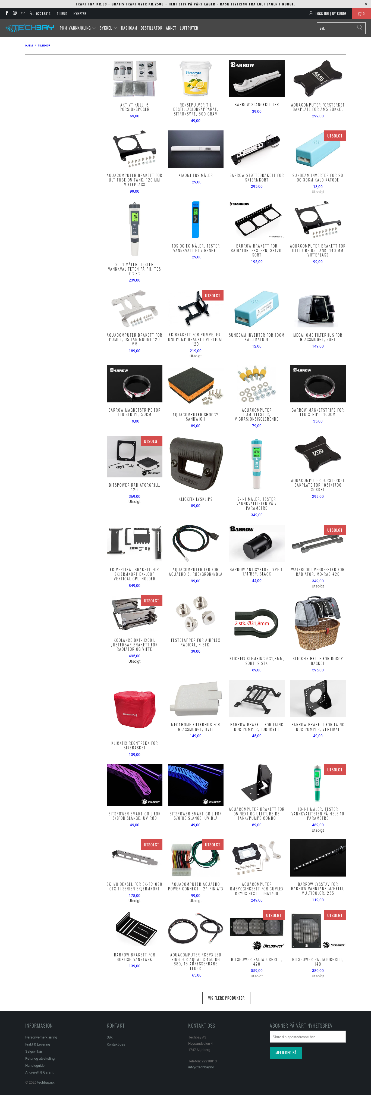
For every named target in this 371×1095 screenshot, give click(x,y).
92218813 (42, 13)
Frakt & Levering (37, 1044)
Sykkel (106, 28)
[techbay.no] (29, 28)
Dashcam (129, 28)
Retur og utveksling (40, 1058)
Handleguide (35, 1065)
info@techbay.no (201, 1067)
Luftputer (189, 28)
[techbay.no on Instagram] (14, 13)
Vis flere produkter (226, 998)
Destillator (151, 28)
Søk (110, 1037)
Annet (171, 28)
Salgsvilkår (33, 1051)
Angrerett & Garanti (39, 1072)
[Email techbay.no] (23, 13)
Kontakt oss (116, 1044)
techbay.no (45, 1082)
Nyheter (80, 13)
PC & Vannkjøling (76, 28)
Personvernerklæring (41, 1037)
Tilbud (62, 13)
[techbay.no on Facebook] (6, 13)
